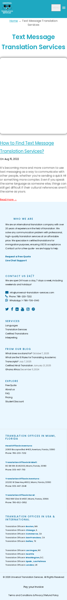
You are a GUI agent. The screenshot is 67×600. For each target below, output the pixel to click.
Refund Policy (51, 595)
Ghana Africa (12, 369)
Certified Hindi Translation (19, 365)
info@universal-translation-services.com (31, 292)
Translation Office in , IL (21, 530)
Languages (11, 325)
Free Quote (10, 385)
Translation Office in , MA (21, 526)
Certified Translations (16, 333)
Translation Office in (19, 553)
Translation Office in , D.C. (24, 557)
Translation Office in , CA (23, 533)
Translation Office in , (25, 561)
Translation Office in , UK (21, 564)
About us (10, 389)
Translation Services (16, 329)
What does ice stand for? (18, 353)
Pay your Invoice (34, 587)
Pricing (9, 397)
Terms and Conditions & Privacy (25, 595)
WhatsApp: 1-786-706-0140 (24, 300)
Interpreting (11, 337)
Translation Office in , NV (23, 550)
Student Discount (14, 401)
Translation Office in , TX (20, 541)
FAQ (7, 393)
